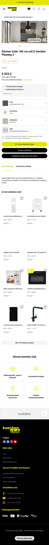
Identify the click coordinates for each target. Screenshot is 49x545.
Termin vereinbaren (24, 150)
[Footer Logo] (11, 429)
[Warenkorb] (39, 9)
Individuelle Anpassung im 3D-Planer (24, 156)
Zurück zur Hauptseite (26, 2)
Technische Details (23, 166)
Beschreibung (7, 166)
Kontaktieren (30, 136)
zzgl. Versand (27, 80)
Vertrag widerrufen (24, 538)
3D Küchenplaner (9, 478)
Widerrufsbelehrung (10, 462)
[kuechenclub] (12, 9)
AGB (4, 454)
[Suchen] (34, 9)
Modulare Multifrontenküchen (13, 473)
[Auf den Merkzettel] (44, 40)
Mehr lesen (8, 93)
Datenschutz (7, 458)
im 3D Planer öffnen (34, 40)
